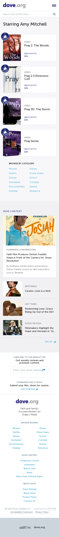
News (29, 472)
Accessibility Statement (22, 512)
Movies (13, 168)
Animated (14, 182)
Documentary (17, 186)
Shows (33, 168)
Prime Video (36, 173)
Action (33, 177)
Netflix (13, 173)
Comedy (34, 182)
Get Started (28, 389)
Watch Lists (29, 468)
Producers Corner (29, 460)
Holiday (13, 191)
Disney (13, 177)
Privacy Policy (30, 497)
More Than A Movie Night (29, 476)
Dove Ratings (29, 489)
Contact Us (29, 501)
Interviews (29, 464)
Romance (35, 191)
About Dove (29, 493)
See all (49, 341)
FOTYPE (52, 509)
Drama (33, 186)
